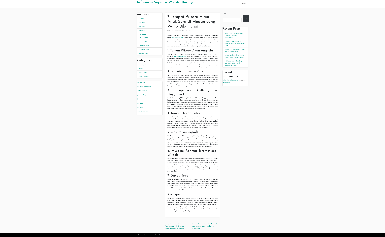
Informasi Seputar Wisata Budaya (166, 2)
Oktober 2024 (143, 53)
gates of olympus (142, 95)
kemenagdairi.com (177, 37)
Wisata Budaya (143, 76)
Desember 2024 (144, 45)
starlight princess (142, 91)
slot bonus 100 (141, 107)
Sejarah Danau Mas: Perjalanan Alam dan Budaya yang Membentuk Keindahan (206, 226)
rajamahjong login (142, 112)
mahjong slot (141, 82)
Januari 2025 (143, 42)
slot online (140, 103)
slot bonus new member (144, 86)
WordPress (150, 235)
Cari (224, 13)
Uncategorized (143, 65)
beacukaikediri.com (180, 56)
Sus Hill (163, 235)
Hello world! (226, 82)
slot (138, 99)
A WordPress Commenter (230, 80)
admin (189, 30)
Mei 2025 (142, 26)
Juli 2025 (141, 19)
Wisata (141, 68)
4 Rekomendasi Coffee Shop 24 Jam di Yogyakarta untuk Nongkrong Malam (234, 63)
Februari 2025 (143, 38)
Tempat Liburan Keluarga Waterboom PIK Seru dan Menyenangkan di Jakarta (174, 226)
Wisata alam (143, 72)
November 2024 (144, 49)
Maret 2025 (143, 34)
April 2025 (142, 30)
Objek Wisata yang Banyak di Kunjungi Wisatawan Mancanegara (234, 35)
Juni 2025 (142, 23)
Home (244, 4)
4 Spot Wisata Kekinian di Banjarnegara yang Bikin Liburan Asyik (235, 43)
